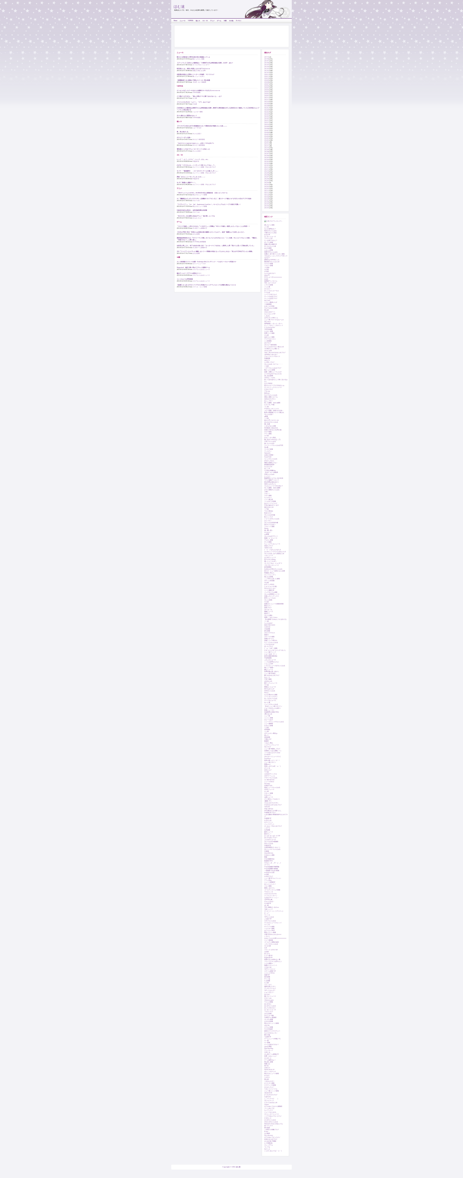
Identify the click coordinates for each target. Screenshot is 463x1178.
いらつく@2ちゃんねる (271, 519)
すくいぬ (267, 979)
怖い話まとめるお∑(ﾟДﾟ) (272, 439)
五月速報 (267, 830)
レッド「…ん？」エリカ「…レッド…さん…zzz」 (193, 159)
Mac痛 (266, 447)
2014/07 (266, 130)
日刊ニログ (268, 770)
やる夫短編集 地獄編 (271, 868)
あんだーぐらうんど (270, 503)
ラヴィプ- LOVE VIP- (271, 950)
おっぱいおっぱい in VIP (272, 836)
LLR (265, 948)
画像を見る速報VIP (270, 244)
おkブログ (267, 343)
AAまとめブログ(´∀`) (271, 803)
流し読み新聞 (268, 376)
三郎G (266, 492)
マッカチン (268, 451)
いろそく (267, 936)
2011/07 (266, 200)
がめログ (267, 1068)
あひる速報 (268, 248)
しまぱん (267, 316)
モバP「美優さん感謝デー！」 (186, 182)
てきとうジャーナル (270, 1089)
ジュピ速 (267, 287)
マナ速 (266, 685)
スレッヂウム (268, 1145)
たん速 (266, 982)
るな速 (266, 582)
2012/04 (266, 183)
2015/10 (266, 101)
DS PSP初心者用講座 (199, 242)
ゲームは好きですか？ (271, 1044)
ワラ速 (266, 772)
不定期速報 (268, 658)
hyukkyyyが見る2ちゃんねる (273, 569)
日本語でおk (268, 785)
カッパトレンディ (270, 575)
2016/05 (266, 88)
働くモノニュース (270, 996)
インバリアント (269, 824)
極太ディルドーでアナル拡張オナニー (189, 273)
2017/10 (266, 57)
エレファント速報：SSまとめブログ (204, 167)
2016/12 (266, 74)
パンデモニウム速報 (270, 592)
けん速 (266, 335)
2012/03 (266, 184)
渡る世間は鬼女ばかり (271, 482)
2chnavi (266, 1104)
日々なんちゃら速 (270, 246)
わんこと (267, 677)
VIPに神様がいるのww (271, 907)
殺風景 (266, 741)
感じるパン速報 (269, 225)
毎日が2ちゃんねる (270, 231)
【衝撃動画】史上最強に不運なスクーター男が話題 (193, 80)
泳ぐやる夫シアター (270, 838)
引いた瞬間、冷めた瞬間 (272, 488)
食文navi (267, 393)
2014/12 (266, 121)
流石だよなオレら (270, 484)
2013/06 (266, 155)
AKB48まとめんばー (271, 354)
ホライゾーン (268, 822)
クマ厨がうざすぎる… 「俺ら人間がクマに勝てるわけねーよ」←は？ (199, 96)
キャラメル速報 (269, 926)
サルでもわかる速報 (270, 308)
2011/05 (266, 204)
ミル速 (266, 727)
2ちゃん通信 (268, 615)
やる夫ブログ (268, 876)
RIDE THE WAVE (269, 625)
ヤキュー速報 (268, 793)
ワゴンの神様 (268, 1002)
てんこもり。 (268, 984)
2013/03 (266, 161)
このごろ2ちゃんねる (271, 944)
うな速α (266, 267)
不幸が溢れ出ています (271, 505)
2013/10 (266, 148)
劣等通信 (267, 729)
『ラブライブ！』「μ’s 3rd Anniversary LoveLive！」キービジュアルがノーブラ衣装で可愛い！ (209, 204)
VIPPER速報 (196, 92)
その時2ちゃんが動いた (271, 348)
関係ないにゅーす (270, 687)
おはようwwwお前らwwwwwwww (275, 938)
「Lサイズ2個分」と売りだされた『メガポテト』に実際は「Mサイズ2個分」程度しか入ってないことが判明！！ (213, 226)
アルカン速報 (268, 540)
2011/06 (266, 202)
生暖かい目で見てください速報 (274, 254)
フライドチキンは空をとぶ (273, 961)
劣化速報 (267, 737)
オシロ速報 (268, 542)
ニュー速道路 (268, 940)
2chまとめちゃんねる (271, 1122)
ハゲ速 (266, 418)
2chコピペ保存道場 (198, 139)
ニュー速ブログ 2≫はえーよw (274, 320)
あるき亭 (267, 234)
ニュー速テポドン (270, 762)
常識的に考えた (269, 573)
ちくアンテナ (268, 1110)
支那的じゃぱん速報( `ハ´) (272, 751)
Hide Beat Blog (268, 1048)
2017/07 (266, 61)
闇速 (265, 857)
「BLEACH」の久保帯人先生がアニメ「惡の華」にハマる (196, 216)
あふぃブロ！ (268, 401)
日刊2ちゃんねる (269, 691)
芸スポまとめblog (270, 559)
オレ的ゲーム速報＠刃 (199, 228)
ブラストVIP (268, 238)
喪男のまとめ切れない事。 (273, 959)
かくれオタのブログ (270, 1095)
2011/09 (266, 196)
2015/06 (266, 109)
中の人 (266, 693)
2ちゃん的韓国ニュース (271, 594)
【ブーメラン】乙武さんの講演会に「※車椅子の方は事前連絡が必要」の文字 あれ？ (205, 63)
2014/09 (266, 126)
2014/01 (266, 142)
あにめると (268, 1004)
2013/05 (266, 157)
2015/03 (266, 115)
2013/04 (266, 159)
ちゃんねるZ (268, 623)
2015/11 (266, 99)
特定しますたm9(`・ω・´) (272, 766)
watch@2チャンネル (270, 774)
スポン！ (267, 493)
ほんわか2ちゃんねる (271, 422)
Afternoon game (269, 1000)
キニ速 (194, 98)
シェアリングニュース (271, 745)
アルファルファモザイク (272, 356)
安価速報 (267, 358)
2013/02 (266, 163)
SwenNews (267, 758)
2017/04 (266, 67)
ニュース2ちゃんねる (271, 704)
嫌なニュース (268, 669)
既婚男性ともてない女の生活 (273, 478)
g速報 (266, 416)
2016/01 (266, 96)
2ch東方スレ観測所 (270, 1017)
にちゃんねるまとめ (270, 1102)
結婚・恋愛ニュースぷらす (273, 372)
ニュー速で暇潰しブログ (272, 749)
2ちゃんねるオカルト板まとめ (274, 347)
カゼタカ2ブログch (270, 894)
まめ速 (266, 952)
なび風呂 (267, 1133)
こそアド (267, 828)
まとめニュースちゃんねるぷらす (275, 551)
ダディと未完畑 (269, 580)
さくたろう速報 (269, 1083)
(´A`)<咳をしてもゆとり (272, 799)
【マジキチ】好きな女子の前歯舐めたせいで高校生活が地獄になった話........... (202, 126)
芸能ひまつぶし (269, 638)
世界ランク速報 (269, 333)
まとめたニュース (270, 557)
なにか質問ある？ (270, 229)
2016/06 (266, 86)
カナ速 (266, 435)
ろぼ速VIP (267, 1037)
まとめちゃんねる (270, 1120)
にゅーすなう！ (269, 992)
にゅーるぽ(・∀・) (270, 654)
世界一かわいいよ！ (270, 1056)
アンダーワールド (270, 988)
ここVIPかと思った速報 (272, 579)
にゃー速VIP (268, 955)
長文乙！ (267, 613)
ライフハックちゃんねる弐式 (273, 445)
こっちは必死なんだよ (271, 662)
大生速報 (267, 629)
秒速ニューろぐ (269, 710)
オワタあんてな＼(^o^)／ (272, 1137)
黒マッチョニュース (270, 683)
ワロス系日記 (268, 511)
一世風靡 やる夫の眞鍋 (271, 870)
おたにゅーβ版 (269, 1015)
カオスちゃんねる (270, 921)
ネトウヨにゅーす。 (270, 700)
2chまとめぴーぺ (269, 312)
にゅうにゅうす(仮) (270, 586)
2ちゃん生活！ (197, 133)
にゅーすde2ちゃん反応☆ (272, 708)
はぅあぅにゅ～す (270, 236)
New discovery (268, 1135)
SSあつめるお (268, 809)
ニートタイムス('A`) (270, 696)
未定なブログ (268, 546)
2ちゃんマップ (269, 1100)
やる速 (194, 104)
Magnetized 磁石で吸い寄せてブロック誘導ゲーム (193, 267)
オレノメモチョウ (270, 1071)
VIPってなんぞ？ (269, 990)
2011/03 (266, 208)
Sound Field (267, 457)
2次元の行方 (268, 1093)
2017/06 (266, 63)
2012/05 (266, 181)
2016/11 (266, 76)
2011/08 (266, 198)
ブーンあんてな (269, 1108)
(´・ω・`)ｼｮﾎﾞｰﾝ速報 (270, 648)
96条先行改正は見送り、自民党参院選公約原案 (192, 210)
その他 (231, 21)
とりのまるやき (269, 644)
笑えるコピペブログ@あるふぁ (274, 385)
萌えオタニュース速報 (199, 195)
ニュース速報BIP (269, 882)
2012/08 (266, 175)
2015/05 (266, 111)
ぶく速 (266, 227)
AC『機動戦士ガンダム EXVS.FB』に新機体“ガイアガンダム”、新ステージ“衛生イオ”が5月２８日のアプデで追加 (214, 198)
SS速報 (266, 851)
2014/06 (266, 132)
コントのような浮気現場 (185, 279)
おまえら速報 (268, 725)
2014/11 (266, 123)
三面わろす (268, 739)
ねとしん (267, 1149)
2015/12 (266, 97)
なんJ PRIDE (268, 383)
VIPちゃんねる (269, 917)
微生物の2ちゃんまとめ (271, 262)
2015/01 (266, 119)
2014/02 (266, 140)
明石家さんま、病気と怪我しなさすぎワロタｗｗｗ (193, 68)
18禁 (225, 21)
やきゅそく (268, 795)
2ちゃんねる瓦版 (269, 515)
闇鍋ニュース (268, 611)
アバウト (239, 21)
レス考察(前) (268, 1143)
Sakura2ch (267, 453)
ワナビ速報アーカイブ (271, 480)
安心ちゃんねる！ (270, 524)
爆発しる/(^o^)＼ (269, 888)
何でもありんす (269, 689)
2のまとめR (268, 350)
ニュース (182, 21)
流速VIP (267, 975)
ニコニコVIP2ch (269, 973)
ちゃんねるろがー (270, 273)
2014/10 (266, 125)
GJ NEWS (267, 754)
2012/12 (266, 167)
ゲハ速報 (267, 1042)
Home (175, 20)
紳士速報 (267, 631)
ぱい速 (266, 905)
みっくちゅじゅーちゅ (271, 291)
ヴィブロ (267, 925)
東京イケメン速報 (270, 932)
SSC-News (267, 321)
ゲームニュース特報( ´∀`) (272, 1039)
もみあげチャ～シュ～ (271, 897)
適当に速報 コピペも (271, 397)
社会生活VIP (268, 957)
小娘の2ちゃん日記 (270, 233)
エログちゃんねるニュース (201, 269)
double (266, 279)
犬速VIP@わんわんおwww (272, 934)
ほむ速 (179, 7)
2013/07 (266, 154)
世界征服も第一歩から (271, 671)
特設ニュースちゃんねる (272, 787)
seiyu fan (266, 1025)
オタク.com (196, 200)
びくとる (267, 768)
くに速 (266, 731)
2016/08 (266, 82)
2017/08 (266, 59)
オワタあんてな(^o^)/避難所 (273, 1106)
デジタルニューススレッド (273, 923)
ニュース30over (269, 781)
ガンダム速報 (268, 1019)
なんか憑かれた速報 (270, 694)
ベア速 (266, 509)
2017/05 (266, 65)
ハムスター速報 (197, 112)
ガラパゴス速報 (269, 637)
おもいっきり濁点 (270, 437)
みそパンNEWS (269, 584)
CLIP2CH (267, 627)
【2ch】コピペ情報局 (199, 82)
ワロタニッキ (268, 892)
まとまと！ (268, 289)
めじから (267, 954)
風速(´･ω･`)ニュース (270, 538)
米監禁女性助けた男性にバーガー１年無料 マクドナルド (195, 74)
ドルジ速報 (268, 886)
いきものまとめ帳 (270, 426)
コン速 (266, 406)
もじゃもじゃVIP (269, 314)
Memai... (266, 528)
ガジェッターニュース (271, 1114)
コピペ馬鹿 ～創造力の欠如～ (273, 410)
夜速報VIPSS (268, 861)
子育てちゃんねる (270, 441)
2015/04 (266, 113)
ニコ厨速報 (268, 341)
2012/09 (266, 173)
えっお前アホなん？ (270, 240)
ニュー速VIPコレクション (272, 878)
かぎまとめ (268, 820)
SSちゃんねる (268, 843)
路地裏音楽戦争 (269, 464)
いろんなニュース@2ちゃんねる (274, 665)
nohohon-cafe (268, 681)
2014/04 (266, 136)
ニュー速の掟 (268, 499)
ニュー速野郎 (268, 723)
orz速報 (266, 534)
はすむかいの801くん (271, 318)
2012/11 (266, 169)
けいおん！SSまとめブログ (273, 826)
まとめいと (268, 1058)
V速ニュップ (268, 909)
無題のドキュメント (270, 965)
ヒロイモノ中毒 (269, 405)
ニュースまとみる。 (270, 1112)
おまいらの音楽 (269, 306)
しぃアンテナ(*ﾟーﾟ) (271, 1098)
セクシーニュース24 (198, 263)
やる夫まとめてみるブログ (273, 805)
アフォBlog (267, 880)
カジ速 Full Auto (269, 780)
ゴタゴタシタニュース (271, 565)
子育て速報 (268, 679)
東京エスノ (268, 606)
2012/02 (266, 186)
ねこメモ (267, 468)
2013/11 (266, 146)
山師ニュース (268, 797)
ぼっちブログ (268, 646)
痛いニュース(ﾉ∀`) (198, 76)
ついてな (267, 1147)
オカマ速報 (268, 432)
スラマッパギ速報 (270, 1085)
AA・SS (205, 21)
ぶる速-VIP (268, 919)
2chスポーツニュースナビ (272, 756)
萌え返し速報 (268, 1062)
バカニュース (268, 555)
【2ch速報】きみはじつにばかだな (275, 619)
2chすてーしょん (269, 776)
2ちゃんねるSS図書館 (271, 841)
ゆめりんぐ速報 (269, 337)
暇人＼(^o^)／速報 (198, 59)
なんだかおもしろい (270, 1033)
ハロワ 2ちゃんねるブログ (272, 368)
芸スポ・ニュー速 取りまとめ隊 (274, 571)
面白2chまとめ (269, 507)
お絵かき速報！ (269, 455)
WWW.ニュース (269, 789)
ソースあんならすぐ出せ (272, 752)
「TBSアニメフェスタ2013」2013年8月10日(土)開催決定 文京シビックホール (202, 193)
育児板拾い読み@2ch (271, 428)
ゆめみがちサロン (270, 399)
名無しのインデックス (271, 596)
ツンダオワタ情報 (270, 501)
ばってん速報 (268, 242)
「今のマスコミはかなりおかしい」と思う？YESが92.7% (195, 143)
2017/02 (266, 70)
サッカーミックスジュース (273, 387)
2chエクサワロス (269, 633)
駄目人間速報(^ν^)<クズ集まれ (274, 412)
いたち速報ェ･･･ (269, 963)
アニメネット (268, 1050)
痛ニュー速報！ (269, 667)
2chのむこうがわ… (270, 377)
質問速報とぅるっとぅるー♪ (273, 323)
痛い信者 (267, 424)
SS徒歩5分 (195, 161)
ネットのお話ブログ (270, 296)
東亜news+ (267, 764)
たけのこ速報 (268, 331)
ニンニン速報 (268, 718)
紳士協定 (267, 1127)
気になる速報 (268, 577)
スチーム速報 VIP (270, 971)
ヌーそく (267, 865)
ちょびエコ (268, 497)
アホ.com (267, 391)
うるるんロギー (269, 1081)
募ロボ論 (267, 1035)
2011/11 (266, 192)
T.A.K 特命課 (268, 1029)
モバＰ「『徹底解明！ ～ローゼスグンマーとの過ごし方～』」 (198, 171)
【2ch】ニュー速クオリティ (273, 706)
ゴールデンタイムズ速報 (272, 890)
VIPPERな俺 (268, 899)
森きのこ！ (268, 834)
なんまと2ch (268, 466)
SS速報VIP (267, 818)
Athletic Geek (268, 548)
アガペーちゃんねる (270, 778)
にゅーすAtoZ (196, 128)
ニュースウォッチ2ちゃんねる (274, 722)
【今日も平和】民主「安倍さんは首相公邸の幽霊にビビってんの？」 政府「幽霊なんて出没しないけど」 (211, 232)
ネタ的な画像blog (270, 470)
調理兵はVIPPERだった (271, 260)
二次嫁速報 (268, 304)
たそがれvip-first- (269, 327)
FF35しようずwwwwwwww (273, 277)
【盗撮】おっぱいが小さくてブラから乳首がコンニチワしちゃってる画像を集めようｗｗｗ (206, 285)
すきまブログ (268, 389)
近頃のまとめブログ (270, 1139)
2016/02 (266, 94)
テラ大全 (267, 292)
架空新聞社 (268, 567)
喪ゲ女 (266, 1066)
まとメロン (268, 521)
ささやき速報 (268, 1021)
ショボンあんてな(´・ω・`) (273, 1151)
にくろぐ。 (268, 476)
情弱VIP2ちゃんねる (271, 252)
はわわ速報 (268, 1046)
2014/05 (266, 134)
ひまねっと (268, 1118)
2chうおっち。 (269, 609)
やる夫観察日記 (269, 859)
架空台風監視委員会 (270, 656)
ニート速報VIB (269, 590)
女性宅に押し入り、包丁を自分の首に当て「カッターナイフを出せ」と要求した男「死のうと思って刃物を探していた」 (216, 245)
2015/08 (266, 105)
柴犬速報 (267, 977)
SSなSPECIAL (268, 853)
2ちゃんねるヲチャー (271, 536)
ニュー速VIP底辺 (269, 673)
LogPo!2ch (267, 1097)
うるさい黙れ (268, 743)
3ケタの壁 (267, 946)
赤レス (266, 735)
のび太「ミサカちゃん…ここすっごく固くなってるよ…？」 (196, 165)
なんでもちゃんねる (270, 395)
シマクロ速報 (268, 285)
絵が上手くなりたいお (271, 420)
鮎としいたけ (268, 517)
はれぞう (267, 360)
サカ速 (266, 602)
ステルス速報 (268, 1027)
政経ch (266, 635)
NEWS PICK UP (269, 1069)
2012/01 (266, 188)
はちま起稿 (196, 234)
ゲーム (219, 21)
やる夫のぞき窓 (269, 872)
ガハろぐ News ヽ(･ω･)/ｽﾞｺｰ (273, 563)
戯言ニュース (268, 832)
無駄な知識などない (270, 463)
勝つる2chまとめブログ (271, 675)
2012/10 (266, 171)
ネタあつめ (268, 967)
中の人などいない (270, 588)
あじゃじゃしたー (270, 884)
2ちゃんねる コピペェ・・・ (273, 364)
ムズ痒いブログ (269, 362)
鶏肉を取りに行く (270, 986)
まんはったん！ (197, 218)
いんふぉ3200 (268, 664)
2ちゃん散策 (268, 600)
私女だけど (268, 513)
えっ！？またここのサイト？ (273, 325)
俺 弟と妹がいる (182, 132)
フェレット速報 (269, 526)
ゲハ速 (266, 1040)
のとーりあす (268, 720)
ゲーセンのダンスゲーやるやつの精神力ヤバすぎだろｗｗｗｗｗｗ (198, 90)
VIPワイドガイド (269, 969)
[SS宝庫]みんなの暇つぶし (272, 810)
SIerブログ (267, 747)
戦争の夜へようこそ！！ (272, 760)
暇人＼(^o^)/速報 (269, 370)
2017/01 (266, 72)
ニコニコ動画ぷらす (270, 302)
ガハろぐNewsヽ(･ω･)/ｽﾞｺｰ (201, 65)
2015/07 (266, 107)
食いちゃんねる (269, 443)
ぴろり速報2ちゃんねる (271, 490)
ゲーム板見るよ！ (270, 1060)
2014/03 (266, 138)
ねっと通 (267, 702)
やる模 (266, 874)
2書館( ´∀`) (267, 801)
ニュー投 (267, 716)
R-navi (266, 1131)
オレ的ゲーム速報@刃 (271, 1054)
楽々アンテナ (268, 1126)
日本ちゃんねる (269, 474)
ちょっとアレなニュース (272, 544)
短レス (198, 21)
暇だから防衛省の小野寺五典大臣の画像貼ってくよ (193, 57)
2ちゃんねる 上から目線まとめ (274, 553)
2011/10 (266, 194)
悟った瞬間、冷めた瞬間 (272, 403)
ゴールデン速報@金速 (271, 942)
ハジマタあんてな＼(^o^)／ (273, 1116)
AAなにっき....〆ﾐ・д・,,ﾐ (272, 863)
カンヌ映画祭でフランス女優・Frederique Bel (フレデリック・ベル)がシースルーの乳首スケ (206, 262)
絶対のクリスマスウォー (272, 1031)
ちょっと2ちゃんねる (271, 642)
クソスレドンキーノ (270, 896)
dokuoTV (267, 275)
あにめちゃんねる (270, 1006)
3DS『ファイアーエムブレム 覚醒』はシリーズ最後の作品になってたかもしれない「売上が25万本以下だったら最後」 (215, 251)
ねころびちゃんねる (270, 698)
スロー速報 (268, 495)
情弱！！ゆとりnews (270, 617)
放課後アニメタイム (270, 281)
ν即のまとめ (268, 714)
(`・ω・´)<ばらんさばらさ (272, 550)
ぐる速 (266, 366)
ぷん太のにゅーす (270, 839)
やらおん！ (268, 532)
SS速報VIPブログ (270, 812)
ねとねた (267, 994)
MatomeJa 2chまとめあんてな (273, 1124)
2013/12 (266, 144)
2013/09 (266, 150)
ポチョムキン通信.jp (270, 733)
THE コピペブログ (270, 283)
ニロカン (267, 1077)
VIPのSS (267, 807)
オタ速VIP (267, 903)
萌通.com (267, 1064)
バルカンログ (268, 1011)
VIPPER (190, 20)
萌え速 (266, 310)
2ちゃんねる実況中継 (271, 522)
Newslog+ (267, 783)
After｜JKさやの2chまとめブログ (275, 352)
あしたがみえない (270, 1008)
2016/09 (266, 80)
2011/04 (266, 206)
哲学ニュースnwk (270, 598)
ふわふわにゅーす (270, 660)
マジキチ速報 (268, 449)
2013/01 (266, 165)
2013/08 (266, 152)
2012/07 (266, 177)
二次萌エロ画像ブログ (271, 1129)
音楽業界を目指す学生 (271, 712)
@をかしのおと (269, 461)
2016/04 (266, 90)
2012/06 (266, 179)
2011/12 (266, 190)
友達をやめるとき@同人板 (273, 430)
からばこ (267, 1075)
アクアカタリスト (270, 339)
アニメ (212, 21)
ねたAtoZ (267, 300)
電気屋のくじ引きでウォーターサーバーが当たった (193, 149)
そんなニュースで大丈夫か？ (273, 486)
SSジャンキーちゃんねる (272, 849)
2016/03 (266, 92)
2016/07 (266, 84)
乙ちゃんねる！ (269, 901)
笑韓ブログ (268, 608)
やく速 (266, 791)
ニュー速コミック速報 (271, 1091)
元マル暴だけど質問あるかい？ (187, 115)
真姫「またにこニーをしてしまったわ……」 (191, 177)
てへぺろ (267, 915)
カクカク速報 (268, 263)
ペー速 (266, 621)
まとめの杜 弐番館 (270, 1141)
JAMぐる (267, 1052)
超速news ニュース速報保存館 (274, 604)
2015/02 (266, 117)
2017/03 (266, 68)
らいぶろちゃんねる (270, 459)
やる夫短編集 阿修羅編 (271, 867)
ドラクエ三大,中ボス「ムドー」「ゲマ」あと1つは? (193, 102)
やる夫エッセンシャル (271, 408)
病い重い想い (268, 530)
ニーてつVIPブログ (270, 294)
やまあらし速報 (269, 855)
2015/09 (266, 103)
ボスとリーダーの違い (184, 137)
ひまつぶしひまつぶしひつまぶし (275, 650)
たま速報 (267, 981)
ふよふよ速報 (268, 250)
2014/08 (266, 128)
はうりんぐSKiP (269, 930)
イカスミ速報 (268, 265)
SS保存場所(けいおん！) (272, 847)
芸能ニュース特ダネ (270, 640)
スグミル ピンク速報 (199, 287)
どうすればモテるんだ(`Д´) (273, 374)
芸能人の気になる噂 (198, 70)
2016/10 (266, 78)
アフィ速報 (268, 434)
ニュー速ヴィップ (270, 652)
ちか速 (266, 269)
